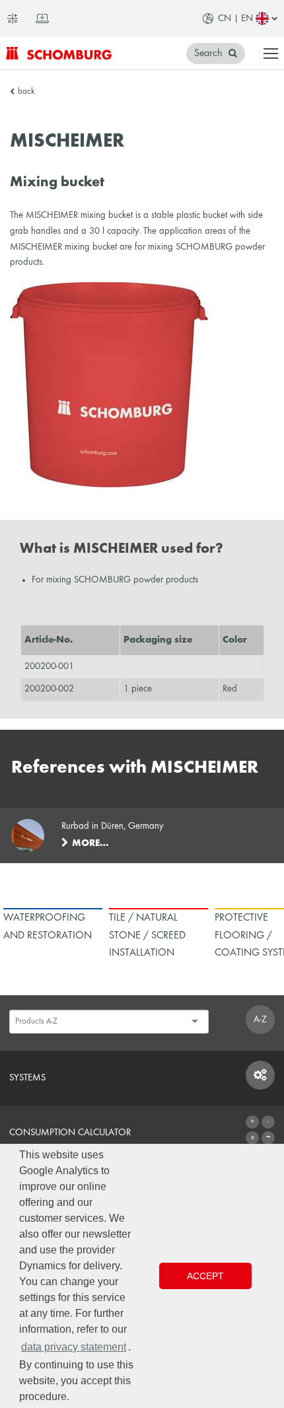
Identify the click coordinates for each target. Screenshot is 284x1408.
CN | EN (235, 18)
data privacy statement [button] (73, 1347)
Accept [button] (205, 1276)
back (26, 92)
